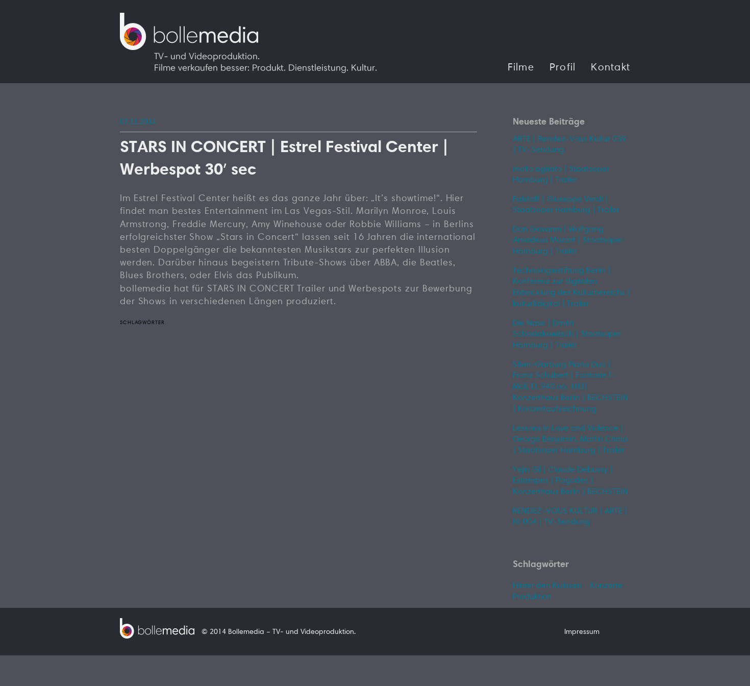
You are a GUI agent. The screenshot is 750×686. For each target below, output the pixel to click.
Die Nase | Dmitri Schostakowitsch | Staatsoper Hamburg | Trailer (567, 335)
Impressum (581, 632)
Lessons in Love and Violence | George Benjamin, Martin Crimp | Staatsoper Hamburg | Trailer (570, 440)
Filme (521, 68)
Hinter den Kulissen (547, 586)
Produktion (532, 597)
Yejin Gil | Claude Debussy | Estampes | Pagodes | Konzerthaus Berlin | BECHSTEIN (570, 481)
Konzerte (606, 586)
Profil (562, 68)
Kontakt (610, 68)
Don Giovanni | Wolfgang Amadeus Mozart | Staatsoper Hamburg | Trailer (568, 241)
